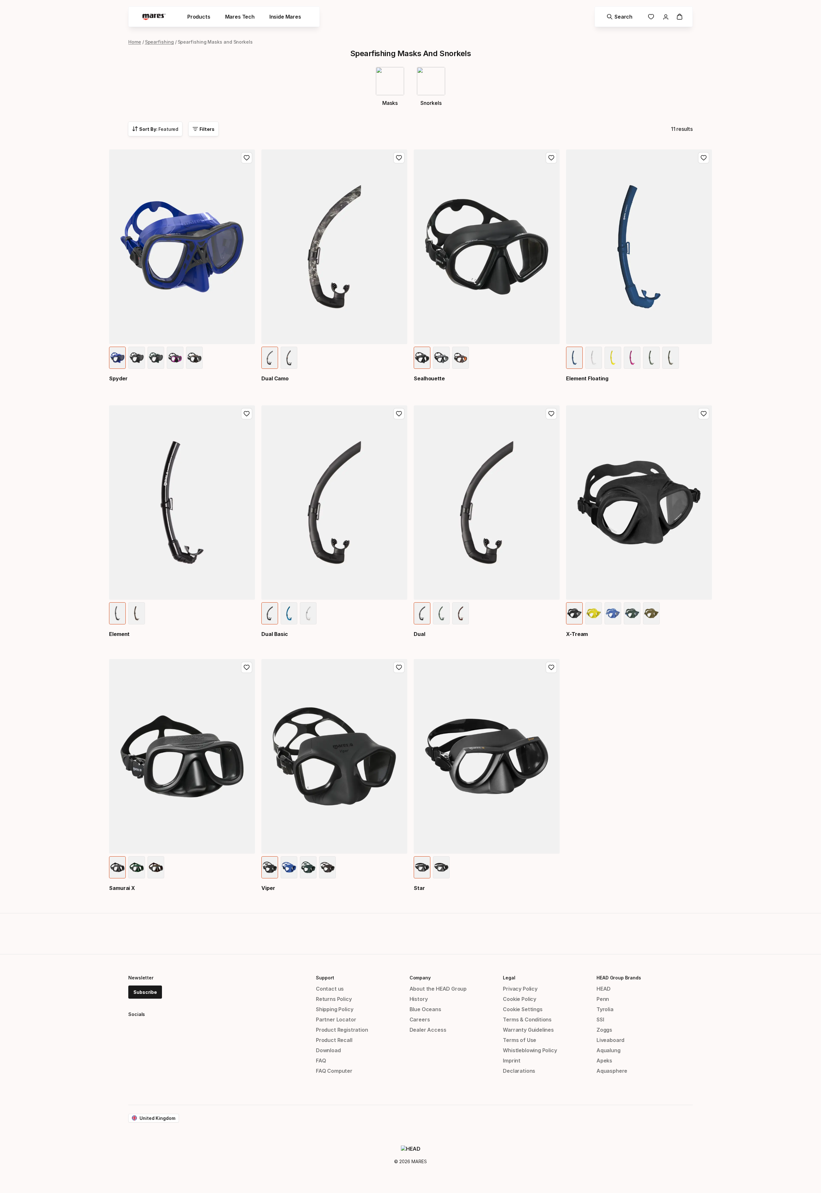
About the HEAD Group (438, 989)
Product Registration (342, 1030)
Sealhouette (429, 378)
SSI (600, 1019)
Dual (419, 634)
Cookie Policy (519, 999)
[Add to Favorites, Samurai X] (246, 667)
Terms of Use (519, 1040)
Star (419, 888)
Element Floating (587, 378)
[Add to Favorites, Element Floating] (703, 158)
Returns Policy (334, 999)
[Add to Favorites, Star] (551, 667)
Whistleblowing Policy (530, 1050)
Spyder (118, 378)
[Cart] (679, 16)
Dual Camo (275, 378)
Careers (420, 1019)
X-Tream (577, 634)
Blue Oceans (425, 1009)
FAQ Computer (334, 1071)
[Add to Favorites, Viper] (399, 667)
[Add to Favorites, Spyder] (246, 158)
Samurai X (122, 888)
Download (328, 1050)
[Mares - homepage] (153, 17)
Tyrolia (605, 1009)
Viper (268, 888)
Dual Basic (274, 634)
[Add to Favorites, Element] (246, 413)
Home (134, 42)
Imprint (512, 1060)
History (419, 999)
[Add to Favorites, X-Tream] (703, 413)
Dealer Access (428, 1030)
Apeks (604, 1060)
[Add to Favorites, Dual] (551, 413)
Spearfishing (159, 42)
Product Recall (334, 1040)
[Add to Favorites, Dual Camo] (399, 158)
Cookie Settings (522, 1009)
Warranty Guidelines (528, 1030)
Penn (603, 999)
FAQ (321, 1060)
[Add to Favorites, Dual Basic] (399, 413)
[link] (651, 16)
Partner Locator (336, 1019)
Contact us (330, 989)
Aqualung (609, 1050)
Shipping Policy (334, 1009)
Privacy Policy (520, 989)
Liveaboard (610, 1040)
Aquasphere (612, 1071)
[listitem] (117, 358)
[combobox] (155, 129)
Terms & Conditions (527, 1019)
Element (119, 634)
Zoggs (604, 1030)
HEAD (604, 989)
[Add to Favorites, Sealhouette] (551, 158)
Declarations (519, 1071)
